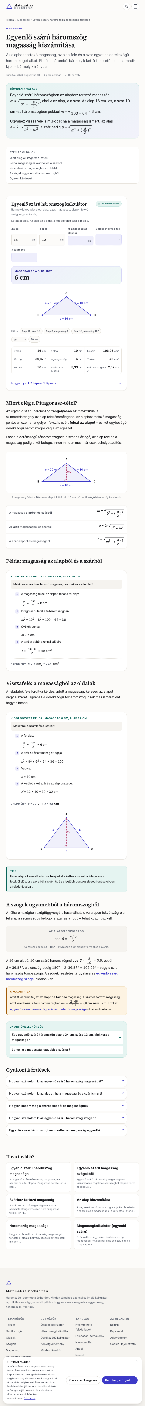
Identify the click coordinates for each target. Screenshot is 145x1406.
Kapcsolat (116, 1331)
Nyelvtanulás (84, 1342)
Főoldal (10, 19)
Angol (79, 1348)
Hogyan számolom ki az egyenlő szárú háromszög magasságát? (56, 1081)
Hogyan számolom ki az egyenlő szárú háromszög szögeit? (52, 1118)
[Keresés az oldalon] (126, 6)
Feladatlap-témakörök (90, 1336)
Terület (10, 1324)
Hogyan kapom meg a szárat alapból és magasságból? (48, 1106)
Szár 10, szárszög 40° (86, 331)
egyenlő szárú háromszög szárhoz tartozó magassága (48, 1009)
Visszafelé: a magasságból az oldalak (34, 168)
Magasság (23, 19)
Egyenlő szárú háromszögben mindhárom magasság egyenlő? (54, 1130)
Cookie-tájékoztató (123, 1343)
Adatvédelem (118, 1337)
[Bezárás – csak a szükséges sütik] (137, 1361)
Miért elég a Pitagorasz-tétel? (29, 158)
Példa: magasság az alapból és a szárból (36, 163)
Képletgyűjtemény (52, 1343)
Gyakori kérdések (21, 178)
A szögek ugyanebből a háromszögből (34, 173)
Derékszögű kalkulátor (55, 1337)
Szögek (11, 1343)
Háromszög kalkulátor (55, 1331)
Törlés (34, 339)
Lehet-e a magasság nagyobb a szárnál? (41, 1050)
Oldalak (10, 1337)
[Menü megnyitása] (135, 6)
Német (80, 1355)
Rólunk (114, 1324)
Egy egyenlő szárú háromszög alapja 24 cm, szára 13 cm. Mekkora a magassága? (61, 1037)
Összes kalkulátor (52, 1324)
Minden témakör (51, 1350)
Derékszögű (14, 1331)
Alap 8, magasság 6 (57, 331)
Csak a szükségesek (83, 1380)
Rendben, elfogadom (119, 1380)
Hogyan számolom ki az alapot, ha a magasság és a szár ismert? (56, 1093)
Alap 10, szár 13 (31, 331)
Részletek (29, 1398)
